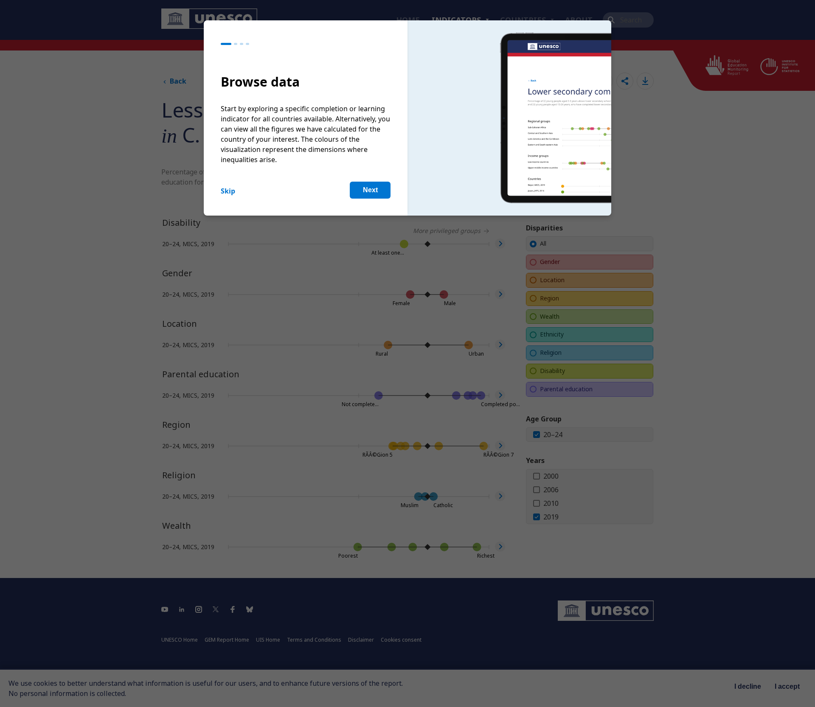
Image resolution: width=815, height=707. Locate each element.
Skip (228, 191)
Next (370, 190)
